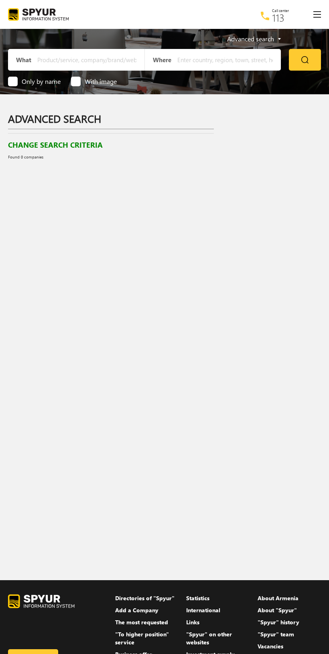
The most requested (141, 622)
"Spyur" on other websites (209, 638)
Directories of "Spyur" (145, 598)
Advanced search (250, 39)
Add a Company (136, 610)
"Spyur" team (276, 634)
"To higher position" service (142, 638)
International (203, 610)
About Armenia (278, 598)
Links (192, 622)
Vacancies (270, 646)
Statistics (197, 598)
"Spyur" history (278, 622)
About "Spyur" (277, 610)
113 (278, 18)
